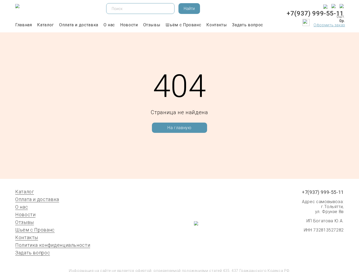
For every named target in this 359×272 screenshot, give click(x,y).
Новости (129, 24)
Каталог (45, 24)
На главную (179, 127)
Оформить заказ (329, 25)
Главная (23, 24)
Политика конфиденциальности (52, 245)
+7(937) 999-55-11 (315, 13)
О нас (109, 24)
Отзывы (152, 24)
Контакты (216, 24)
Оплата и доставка (78, 24)
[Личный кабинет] (291, 23)
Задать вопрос (247, 24)
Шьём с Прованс (183, 24)
